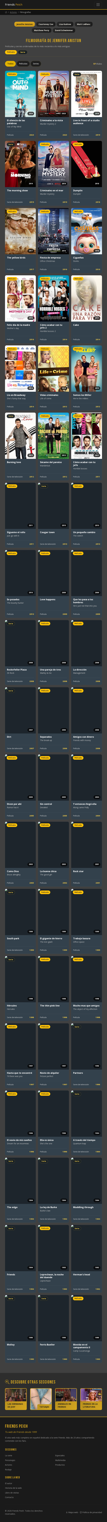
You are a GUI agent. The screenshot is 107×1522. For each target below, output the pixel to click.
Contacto (9, 1497)
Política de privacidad (92, 1512)
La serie (8, 1455)
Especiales (60, 1455)
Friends (13, 4)
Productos (60, 1464)
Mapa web (73, 1512)
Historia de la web (13, 1488)
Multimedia (60, 1460)
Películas (23, 63)
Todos (10, 63)
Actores (13, 12)
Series (36, 63)
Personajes (10, 1460)
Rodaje (8, 1469)
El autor (8, 1483)
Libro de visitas (12, 1492)
